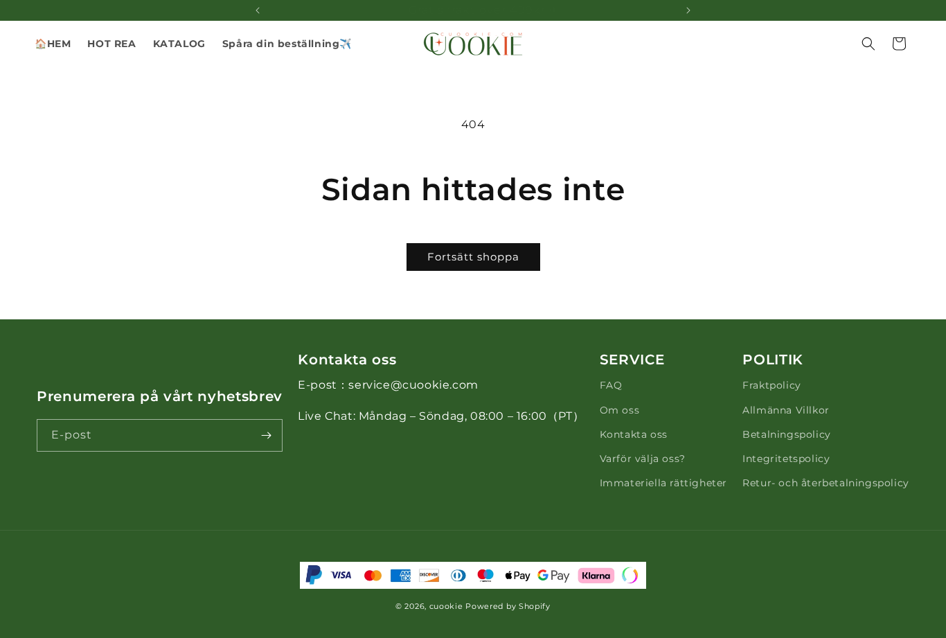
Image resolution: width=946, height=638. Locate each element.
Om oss (620, 410)
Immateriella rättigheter (663, 483)
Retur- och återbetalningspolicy (825, 483)
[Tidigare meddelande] (257, 10)
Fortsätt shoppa (473, 256)
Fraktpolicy (771, 385)
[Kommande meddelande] (688, 10)
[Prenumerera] (266, 435)
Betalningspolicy (786, 434)
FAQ (611, 385)
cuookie (446, 606)
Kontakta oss (634, 434)
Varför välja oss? (643, 458)
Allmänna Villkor (786, 410)
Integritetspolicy (786, 458)
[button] (179, 43)
